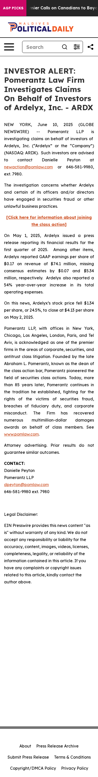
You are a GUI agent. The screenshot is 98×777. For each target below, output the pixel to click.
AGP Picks (13, 8)
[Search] (65, 47)
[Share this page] (90, 47)
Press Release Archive (57, 746)
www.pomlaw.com (21, 434)
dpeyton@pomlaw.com (26, 484)
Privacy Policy (74, 768)
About (25, 746)
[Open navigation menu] (9, 47)
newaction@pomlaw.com (28, 166)
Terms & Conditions (72, 757)
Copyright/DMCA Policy (33, 768)
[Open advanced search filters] (77, 47)
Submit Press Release (28, 757)
